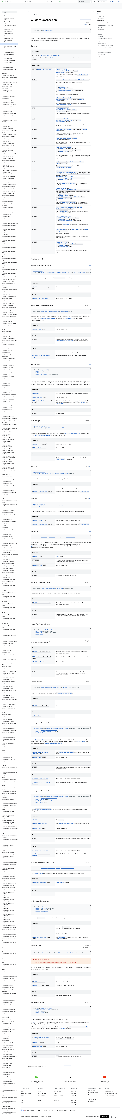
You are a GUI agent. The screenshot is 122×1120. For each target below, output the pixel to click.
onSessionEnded (69, 318)
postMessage (59, 99)
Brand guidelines (34, 1116)
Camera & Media (41, 1098)
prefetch (58, 109)
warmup (63, 1028)
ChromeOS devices (58, 1095)
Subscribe (104, 1116)
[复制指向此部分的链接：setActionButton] (43, 682)
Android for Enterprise (26, 1093)
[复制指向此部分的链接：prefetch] (38, 466)
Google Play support (109, 1095)
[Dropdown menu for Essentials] (22, 1)
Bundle (83, 79)
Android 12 (73, 1102)
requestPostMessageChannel (63, 104)
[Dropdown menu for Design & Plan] (34, 1)
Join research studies (110, 1098)
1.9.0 (90, 466)
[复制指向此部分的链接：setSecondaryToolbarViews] (50, 901)
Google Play (50, 1)
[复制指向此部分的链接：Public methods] (44, 259)
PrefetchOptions (60, 111)
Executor (66, 195)
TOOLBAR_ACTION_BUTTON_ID (63, 167)
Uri (65, 87)
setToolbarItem (60, 229)
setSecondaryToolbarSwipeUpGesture (66, 207)
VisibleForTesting (62, 69)
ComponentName (60, 72)
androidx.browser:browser (85, 19)
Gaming (39, 1091)
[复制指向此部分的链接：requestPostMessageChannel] (51, 582)
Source (22, 1098)
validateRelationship (62, 242)
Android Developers (35, 14)
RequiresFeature (61, 171)
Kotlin (85, 24)
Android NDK (91, 1101)
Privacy (39, 1100)
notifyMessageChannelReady (43, 435)
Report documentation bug (111, 1093)
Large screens (57, 1091)
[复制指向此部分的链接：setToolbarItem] (42, 946)
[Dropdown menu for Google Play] (55, 1)
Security (22, 1095)
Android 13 (73, 1100)
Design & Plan (28, 1)
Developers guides (92, 1094)
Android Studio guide (93, 1092)
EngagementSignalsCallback (71, 178)
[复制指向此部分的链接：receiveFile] (39, 531)
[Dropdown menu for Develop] (43, 1)
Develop (39, 1)
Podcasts (23, 1104)
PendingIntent (60, 208)
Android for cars (58, 1098)
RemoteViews (67, 217)
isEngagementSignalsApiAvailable (65, 79)
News (22, 1100)
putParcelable (60, 403)
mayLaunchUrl (60, 86)
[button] (9, 65)
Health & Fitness (41, 1095)
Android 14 (73, 1098)
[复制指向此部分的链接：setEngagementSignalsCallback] (52, 723)
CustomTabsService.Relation (67, 243)
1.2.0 (90, 22)
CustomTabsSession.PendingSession (49, 55)
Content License (67, 1065)
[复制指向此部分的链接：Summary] (40, 46)
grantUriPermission (36, 546)
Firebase (51, 1110)
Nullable (61, 87)
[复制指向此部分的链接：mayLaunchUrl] (41, 364)
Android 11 (73, 1104)
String (70, 99)
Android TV (56, 1100)
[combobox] (85, 1)
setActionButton (60, 162)
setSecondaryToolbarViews (63, 216)
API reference (6, 7)
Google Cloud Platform (61, 1110)
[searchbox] (9, 12)
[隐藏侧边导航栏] (17, 1117)
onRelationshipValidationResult (78, 1027)
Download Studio (92, 1099)
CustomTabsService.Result (64, 97)
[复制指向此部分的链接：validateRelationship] (45, 1003)
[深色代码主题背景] (90, 29)
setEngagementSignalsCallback (64, 176)
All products (72, 1110)
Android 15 (73, 1095)
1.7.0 (90, 862)
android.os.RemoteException (40, 352)
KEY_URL (83, 402)
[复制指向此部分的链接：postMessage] (41, 421)
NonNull (39, 69)
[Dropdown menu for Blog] (64, 1)
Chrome (45, 1110)
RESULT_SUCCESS (60, 459)
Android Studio (112, 1)
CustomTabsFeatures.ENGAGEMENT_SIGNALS (67, 172)
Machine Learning (42, 1093)
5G (38, 1102)
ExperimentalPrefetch (63, 108)
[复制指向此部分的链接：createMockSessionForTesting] (52, 265)
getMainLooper (81, 741)
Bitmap (73, 162)
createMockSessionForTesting (64, 70)
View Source (87, 21)
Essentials (17, 1)
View (59, 938)
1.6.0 (90, 305)
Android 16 (73, 1093)
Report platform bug (109, 1091)
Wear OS (56, 1093)
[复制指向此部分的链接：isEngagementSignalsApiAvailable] (54, 305)
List (65, 90)
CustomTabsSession (48, 30)
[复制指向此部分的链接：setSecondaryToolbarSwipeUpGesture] (57, 862)
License (27, 1116)
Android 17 (73, 1091)
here (34, 1022)
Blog (61, 1)
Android (22, 1091)
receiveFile (59, 129)
